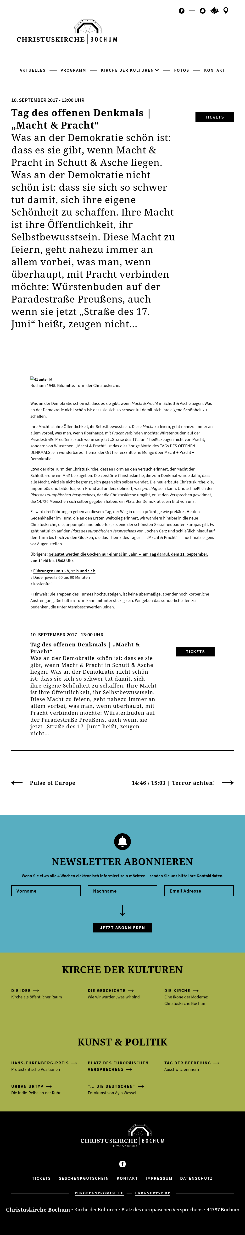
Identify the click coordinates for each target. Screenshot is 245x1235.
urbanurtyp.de (152, 1193)
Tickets (214, 117)
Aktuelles (33, 70)
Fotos (181, 70)
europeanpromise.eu (99, 1193)
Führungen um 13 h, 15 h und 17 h (64, 571)
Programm (73, 70)
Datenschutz (196, 1178)
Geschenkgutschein (84, 1178)
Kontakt (214, 70)
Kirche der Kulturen (127, 70)
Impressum (159, 1178)
